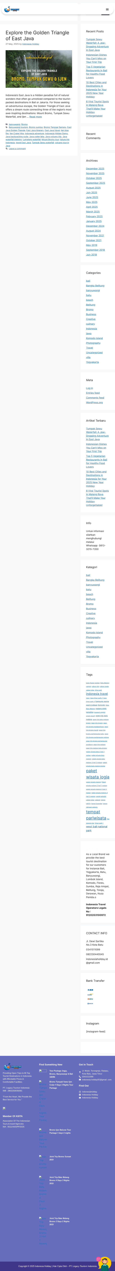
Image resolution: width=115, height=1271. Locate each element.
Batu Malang (104, 683)
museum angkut (99, 712)
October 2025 (94, 178)
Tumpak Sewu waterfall (43, 142)
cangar (88, 686)
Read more (35, 116)
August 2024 (93, 230)
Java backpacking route (17, 136)
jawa (88, 333)
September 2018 (95, 249)
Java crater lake (36, 136)
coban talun (90, 690)
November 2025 (95, 173)
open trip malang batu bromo (96, 748)
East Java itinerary (35, 130)
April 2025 (92, 206)
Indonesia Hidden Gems (56, 133)
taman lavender (96, 804)
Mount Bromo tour (50, 139)
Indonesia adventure (34, 133)
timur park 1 (99, 823)
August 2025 (93, 187)
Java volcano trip (53, 136)
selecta (97, 800)
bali (88, 280)
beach (89, 300)
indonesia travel (97, 693)
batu (88, 295)
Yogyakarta (92, 362)
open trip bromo (97, 723)
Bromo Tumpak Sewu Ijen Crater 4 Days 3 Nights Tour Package (61, 1085)
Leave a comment (17, 148)
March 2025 (93, 211)
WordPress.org (94, 402)
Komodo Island (94, 338)
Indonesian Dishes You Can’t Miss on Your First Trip (96, 58)
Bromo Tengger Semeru (55, 127)
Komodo (101, 705)
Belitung (90, 304)
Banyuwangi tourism (18, 127)
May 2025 (91, 202)
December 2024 (95, 226)
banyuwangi (14, 124)
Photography (93, 343)
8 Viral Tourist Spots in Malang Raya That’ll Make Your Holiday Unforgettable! (97, 108)
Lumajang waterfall (32, 139)
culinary (90, 323)
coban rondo (104, 686)
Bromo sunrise (36, 127)
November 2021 (95, 235)
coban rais (95, 686)
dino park (98, 690)
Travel (89, 347)
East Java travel (52, 130)
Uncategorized (94, 352)
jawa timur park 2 (96, 698)
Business (91, 314)
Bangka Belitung (95, 285)
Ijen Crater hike (17, 133)
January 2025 (94, 221)
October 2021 (93, 240)
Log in (89, 388)
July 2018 (91, 254)
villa (88, 357)
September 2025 (95, 183)
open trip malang (99, 744)
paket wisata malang (93, 782)
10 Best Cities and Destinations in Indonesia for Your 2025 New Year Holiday (96, 89)
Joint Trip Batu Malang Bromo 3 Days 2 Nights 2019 (59, 1221)
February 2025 (94, 216)
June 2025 (92, 197)
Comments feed (95, 397)
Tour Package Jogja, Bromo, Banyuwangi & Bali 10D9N (61, 1074)
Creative (91, 319)
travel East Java (23, 142)
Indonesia (91, 328)
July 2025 (91, 192)
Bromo (24, 124)
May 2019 (91, 245)
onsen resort (90, 716)
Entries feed (93, 393)
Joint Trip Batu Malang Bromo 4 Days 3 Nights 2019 (59, 1180)
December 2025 (95, 168)
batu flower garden (93, 683)
